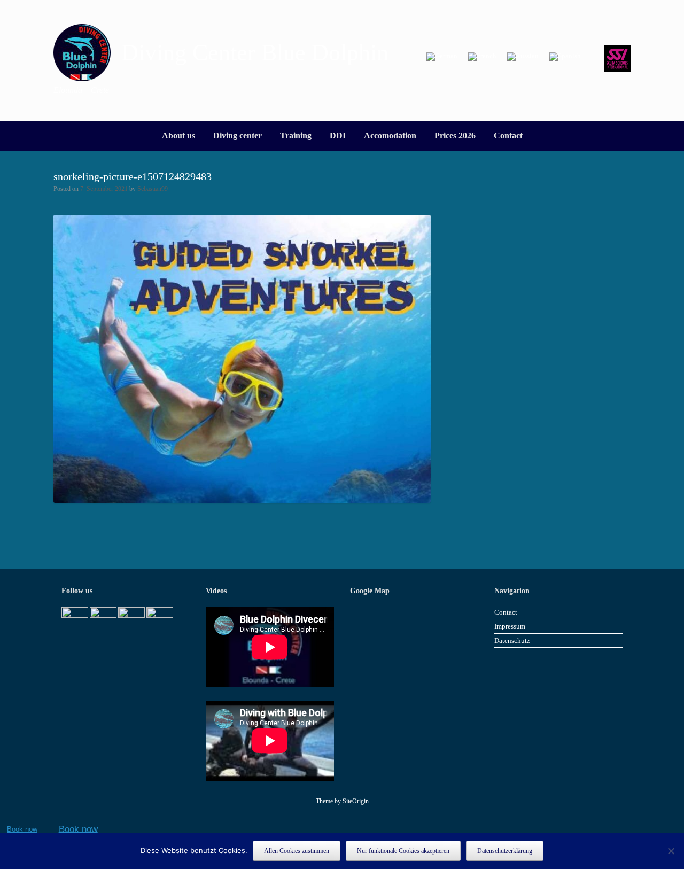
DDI (338, 135)
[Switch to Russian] (523, 57)
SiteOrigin (356, 801)
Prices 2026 (455, 135)
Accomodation (390, 135)
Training (296, 135)
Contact (508, 135)
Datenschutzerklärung (504, 851)
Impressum (509, 626)
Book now (22, 829)
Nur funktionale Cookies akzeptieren (403, 851)
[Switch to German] (442, 57)
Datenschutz (512, 641)
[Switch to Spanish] (565, 57)
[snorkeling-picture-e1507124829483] (242, 500)
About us (178, 135)
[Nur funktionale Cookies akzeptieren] (670, 850)
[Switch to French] (482, 57)
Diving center (237, 135)
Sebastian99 (152, 188)
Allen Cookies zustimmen (296, 851)
